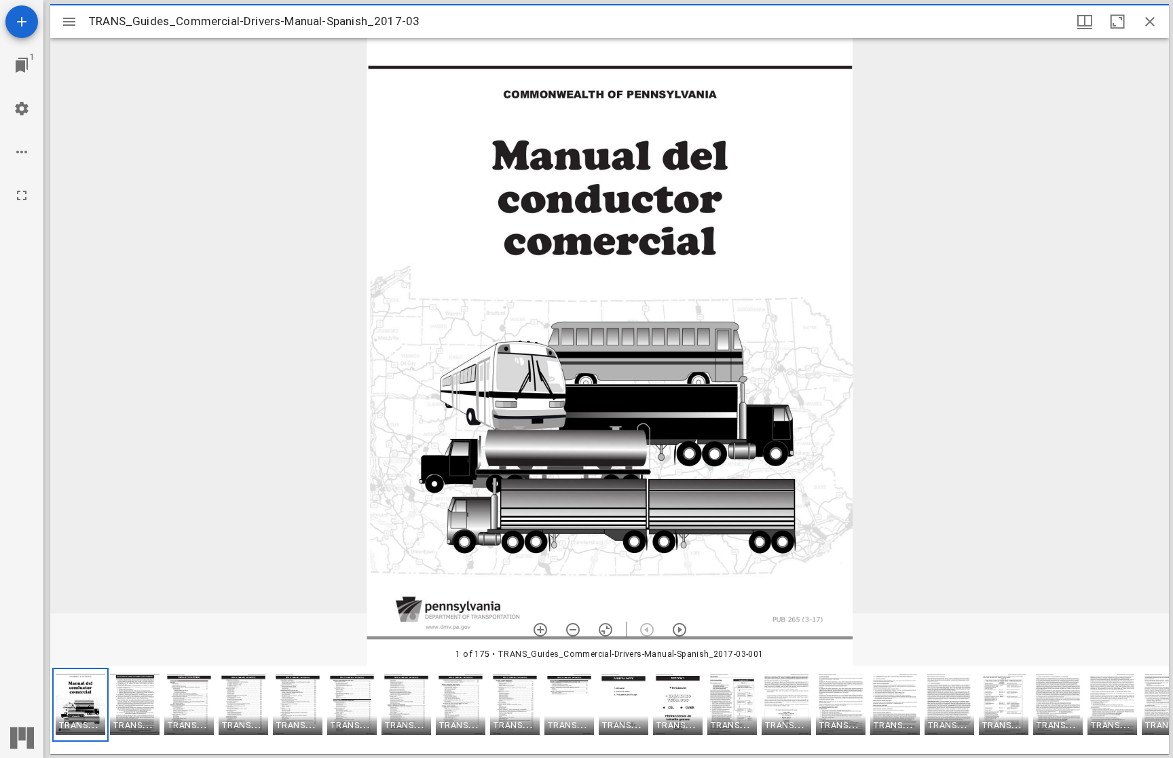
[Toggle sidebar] (69, 21)
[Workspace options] (21, 152)
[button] (80, 704)
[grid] (609, 710)
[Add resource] (21, 21)
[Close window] (1150, 21)
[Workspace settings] (21, 108)
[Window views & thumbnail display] (1084, 21)
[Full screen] (21, 195)
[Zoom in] (540, 629)
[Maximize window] (1117, 21)
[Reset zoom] (605, 629)
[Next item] (679, 629)
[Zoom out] (573, 629)
